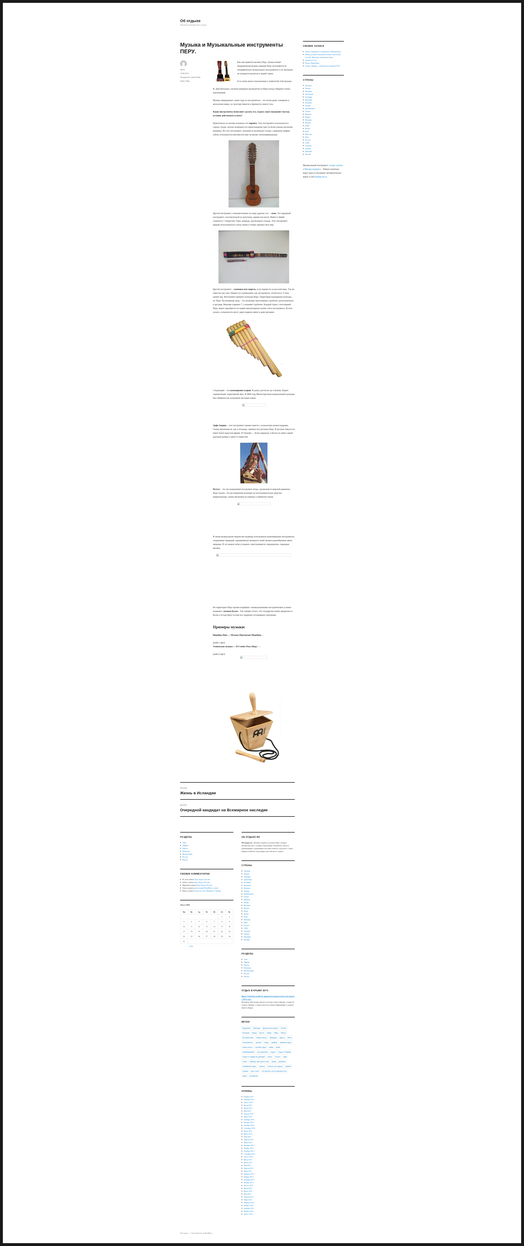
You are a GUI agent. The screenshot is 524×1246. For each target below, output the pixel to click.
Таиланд (247, 931)
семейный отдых (249, 1066)
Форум (185, 859)
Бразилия (247, 885)
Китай (246, 914)
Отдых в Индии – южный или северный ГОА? (322, 66)
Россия (185, 857)
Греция (246, 891)
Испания (247, 905)
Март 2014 (248, 1142)
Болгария (247, 882)
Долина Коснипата (270, 1028)
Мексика (247, 919)
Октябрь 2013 (249, 1151)
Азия (184, 842)
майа (271, 1047)
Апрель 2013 (249, 1168)
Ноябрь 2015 (249, 1096)
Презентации (187, 854)
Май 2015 (247, 1111)
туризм (288, 1066)
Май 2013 (247, 1165)
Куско (261, 1032)
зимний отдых (285, 1042)
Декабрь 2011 (249, 1208)
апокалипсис (247, 1042)
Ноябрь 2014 (249, 1122)
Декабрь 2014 (249, 1119)
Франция (247, 936)
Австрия (247, 871)
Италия (246, 908)
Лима (182, 81)
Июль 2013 (248, 1159)
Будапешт (246, 1028)
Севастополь (261, 1037)
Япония (247, 939)
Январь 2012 (249, 1205)
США (246, 928)
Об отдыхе (190, 20)
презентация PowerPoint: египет (206, 888)
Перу (188, 81)
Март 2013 (248, 1171)
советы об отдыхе (275, 1066)
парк (285, 1056)
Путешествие (247, 1037)
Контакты (186, 851)
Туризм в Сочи (310, 60)
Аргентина (248, 879)
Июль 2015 (248, 1105)
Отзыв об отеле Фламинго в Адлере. (207, 891)
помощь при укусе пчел (259, 1061)
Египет (246, 896)
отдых (273, 1052)
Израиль (247, 899)
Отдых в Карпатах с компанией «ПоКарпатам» (323, 51)
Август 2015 (248, 1102)
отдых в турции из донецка (253, 1056)
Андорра (247, 876)
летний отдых (260, 1047)
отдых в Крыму (284, 1052)
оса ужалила (262, 1052)
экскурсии (253, 1075)
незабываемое (248, 1052)
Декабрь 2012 (249, 1179)
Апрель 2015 (249, 1114)
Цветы (282, 1037)
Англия (246, 874)
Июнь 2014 (248, 1134)
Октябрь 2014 (249, 1125)
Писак (283, 1032)
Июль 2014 (248, 1131)
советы (262, 1066)
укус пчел (255, 1071)
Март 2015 (248, 1116)
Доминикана (248, 894)
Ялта (290, 1037)
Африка (185, 845)
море (278, 1047)
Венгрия (247, 888)
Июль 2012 (248, 1188)
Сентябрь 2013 (249, 1154)
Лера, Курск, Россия (202, 879)
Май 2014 (247, 1136)
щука (244, 1075)
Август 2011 (248, 1214)
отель (269, 1056)
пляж (244, 1061)
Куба (246, 916)
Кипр (246, 911)
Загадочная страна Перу (190, 77)
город (266, 1042)
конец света (247, 1047)
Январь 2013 (249, 1177)
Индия (246, 902)
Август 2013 (248, 1156)
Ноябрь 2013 (249, 1148)
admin (182, 69)
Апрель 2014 (249, 1139)
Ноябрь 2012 (249, 1182)
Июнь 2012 (248, 1191)
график (274, 1042)
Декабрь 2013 (249, 1145)
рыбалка (282, 1061)
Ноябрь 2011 (249, 1211)
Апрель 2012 (249, 1197)
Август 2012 (248, 1185)
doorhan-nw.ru (320, 176)
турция (245, 1071)
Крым (254, 1032)
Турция (246, 934)
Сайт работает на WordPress (201, 1233)
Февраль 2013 (249, 1174)
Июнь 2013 (248, 1162)
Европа (185, 848)
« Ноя (191, 946)
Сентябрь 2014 (249, 1128)
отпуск (277, 1056)
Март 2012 (248, 1199)
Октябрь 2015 (249, 1099)
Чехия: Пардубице (312, 63)
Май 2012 (247, 1194)
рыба (274, 1061)
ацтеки (258, 1042)
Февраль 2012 (249, 1202)
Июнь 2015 (248, 1108)
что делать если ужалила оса (274, 1071)
